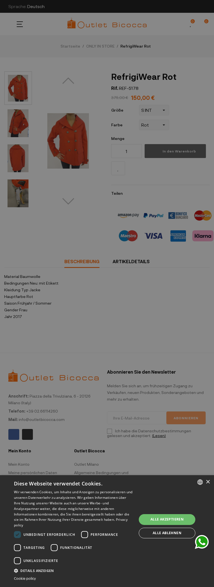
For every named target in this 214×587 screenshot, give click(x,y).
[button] (73, 570)
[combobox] (200, 482)
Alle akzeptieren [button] (167, 519)
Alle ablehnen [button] (167, 533)
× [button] (208, 482)
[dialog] (107, 531)
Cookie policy (25, 578)
